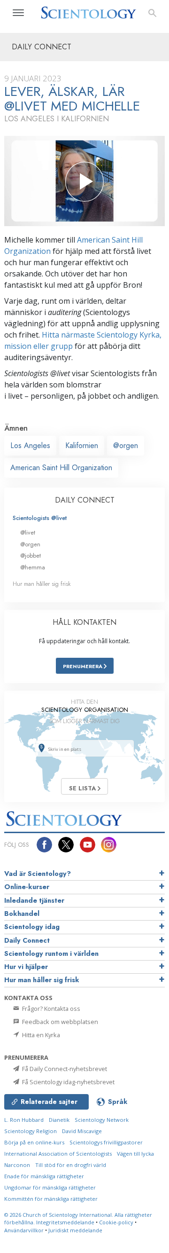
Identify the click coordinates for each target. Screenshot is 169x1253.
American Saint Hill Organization (61, 467)
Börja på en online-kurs (34, 1142)
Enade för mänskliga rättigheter (44, 1176)
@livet (27, 532)
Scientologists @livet (40, 517)
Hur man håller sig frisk (42, 583)
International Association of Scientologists (58, 1153)
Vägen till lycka (135, 1153)
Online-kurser (26, 886)
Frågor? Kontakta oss (50, 1008)
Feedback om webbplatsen (59, 1021)
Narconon (17, 1164)
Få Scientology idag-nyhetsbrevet (68, 1082)
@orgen (125, 445)
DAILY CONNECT (85, 500)
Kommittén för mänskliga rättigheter (51, 1198)
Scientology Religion (30, 1131)
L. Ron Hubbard (24, 1119)
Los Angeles (30, 445)
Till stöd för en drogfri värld (70, 1164)
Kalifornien (81, 445)
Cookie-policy (116, 1222)
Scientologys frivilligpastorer (106, 1142)
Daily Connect (27, 940)
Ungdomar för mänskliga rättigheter (50, 1187)
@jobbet (30, 555)
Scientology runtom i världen (51, 953)
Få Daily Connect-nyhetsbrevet (64, 1068)
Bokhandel (21, 913)
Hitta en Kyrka (40, 1035)
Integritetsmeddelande (65, 1222)
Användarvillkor (24, 1230)
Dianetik (59, 1119)
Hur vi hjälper (26, 966)
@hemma (32, 567)
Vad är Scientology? (37, 873)
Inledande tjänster (34, 900)
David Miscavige (82, 1131)
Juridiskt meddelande (75, 1230)
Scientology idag (32, 926)
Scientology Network (102, 1119)
